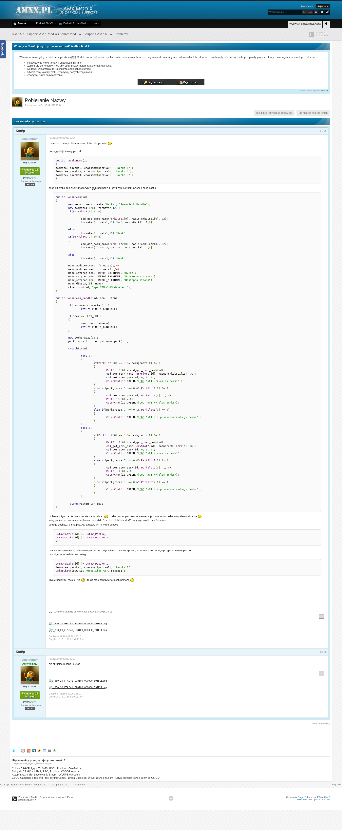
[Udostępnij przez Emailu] (44, 750)
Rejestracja (322, 6)
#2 (321, 652)
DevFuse (323, 90)
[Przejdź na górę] (171, 798)
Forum (21, 23)
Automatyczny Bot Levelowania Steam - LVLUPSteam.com (46, 774)
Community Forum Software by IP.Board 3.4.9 (308, 797)
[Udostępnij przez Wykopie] (23, 750)
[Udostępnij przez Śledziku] (34, 750)
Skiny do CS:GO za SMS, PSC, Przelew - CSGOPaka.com (46, 771)
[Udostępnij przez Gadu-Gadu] (39, 750)
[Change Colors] (327, 12)
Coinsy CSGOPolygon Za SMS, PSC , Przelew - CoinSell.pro (47, 768)
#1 (321, 131)
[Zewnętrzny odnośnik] (78, 623)
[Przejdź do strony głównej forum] (56, 9)
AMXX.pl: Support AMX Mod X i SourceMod (23, 784)
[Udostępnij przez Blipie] (28, 750)
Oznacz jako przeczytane (52, 797)
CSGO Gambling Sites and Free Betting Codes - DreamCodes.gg (49, 777)
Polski (34, 797)
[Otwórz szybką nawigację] (326, 24)
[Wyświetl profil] (29, 150)
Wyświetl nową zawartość (305, 23)
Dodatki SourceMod (74, 23)
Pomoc (70, 797)
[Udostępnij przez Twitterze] (13, 750)
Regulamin (337, 784)
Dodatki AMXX (44, 23)
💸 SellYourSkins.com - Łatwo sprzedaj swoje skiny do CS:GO (123, 777)
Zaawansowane (322, 12)
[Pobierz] (54, 750)
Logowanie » (307, 6)
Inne (94, 23)
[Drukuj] (49, 750)
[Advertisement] (84, 736)
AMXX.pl (312, 799)
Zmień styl (23, 797)
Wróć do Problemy (321, 723)
